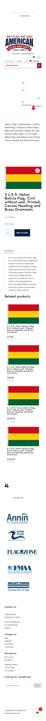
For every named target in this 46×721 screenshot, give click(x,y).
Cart (26, 61)
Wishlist (19, 61)
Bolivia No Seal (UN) (14, 130)
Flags (14, 124)
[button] (37, 170)
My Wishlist (9, 660)
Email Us (8, 628)
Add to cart (22, 232)
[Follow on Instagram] (28, 694)
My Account (10, 61)
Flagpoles (8, 641)
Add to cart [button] (23, 467)
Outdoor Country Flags (27, 127)
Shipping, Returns (11, 664)
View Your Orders (20, 484)
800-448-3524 (29, 54)
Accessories (9, 647)
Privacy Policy (10, 667)
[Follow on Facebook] (18, 694)
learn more (25, 16)
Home (7, 124)
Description (9, 251)
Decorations (9, 644)
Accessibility (9, 670)
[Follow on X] (23, 694)
